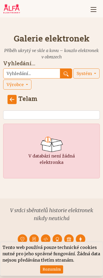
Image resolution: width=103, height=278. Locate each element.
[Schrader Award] (57, 239)
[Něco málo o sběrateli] (80, 239)
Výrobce (16, 84)
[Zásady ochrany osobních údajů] (22, 239)
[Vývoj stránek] (45, 239)
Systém (85, 73)
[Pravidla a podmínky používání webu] (34, 239)
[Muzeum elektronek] (69, 239)
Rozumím (52, 269)
